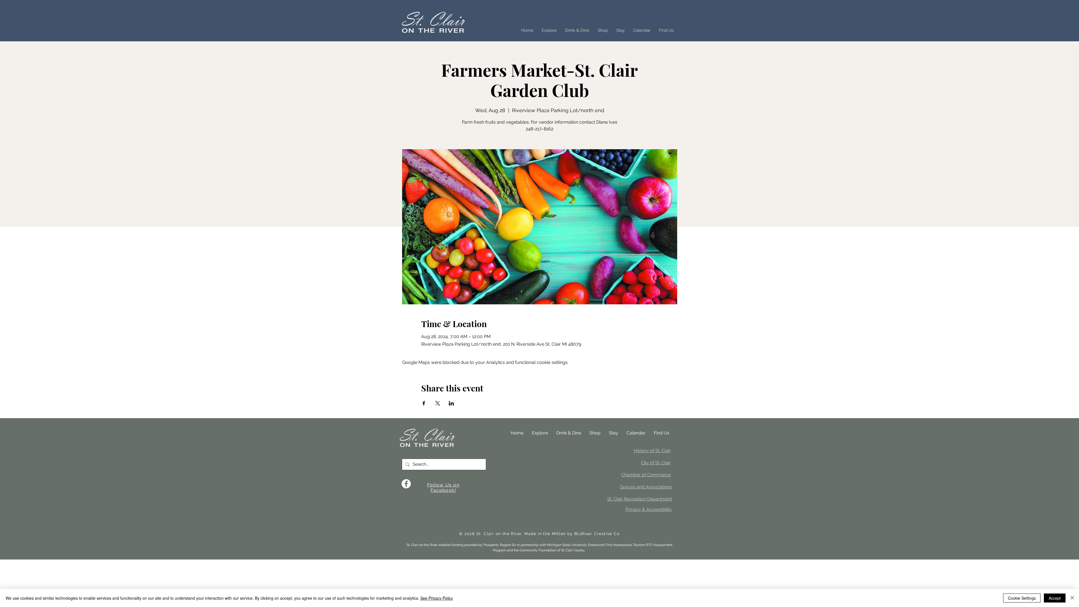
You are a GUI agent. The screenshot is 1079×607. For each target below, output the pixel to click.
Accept (1055, 598)
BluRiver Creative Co (597, 533)
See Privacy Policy (436, 598)
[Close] (1072, 598)
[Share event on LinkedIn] (451, 403)
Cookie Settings (1022, 598)
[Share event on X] (437, 403)
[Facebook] (406, 483)
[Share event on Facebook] (424, 403)
